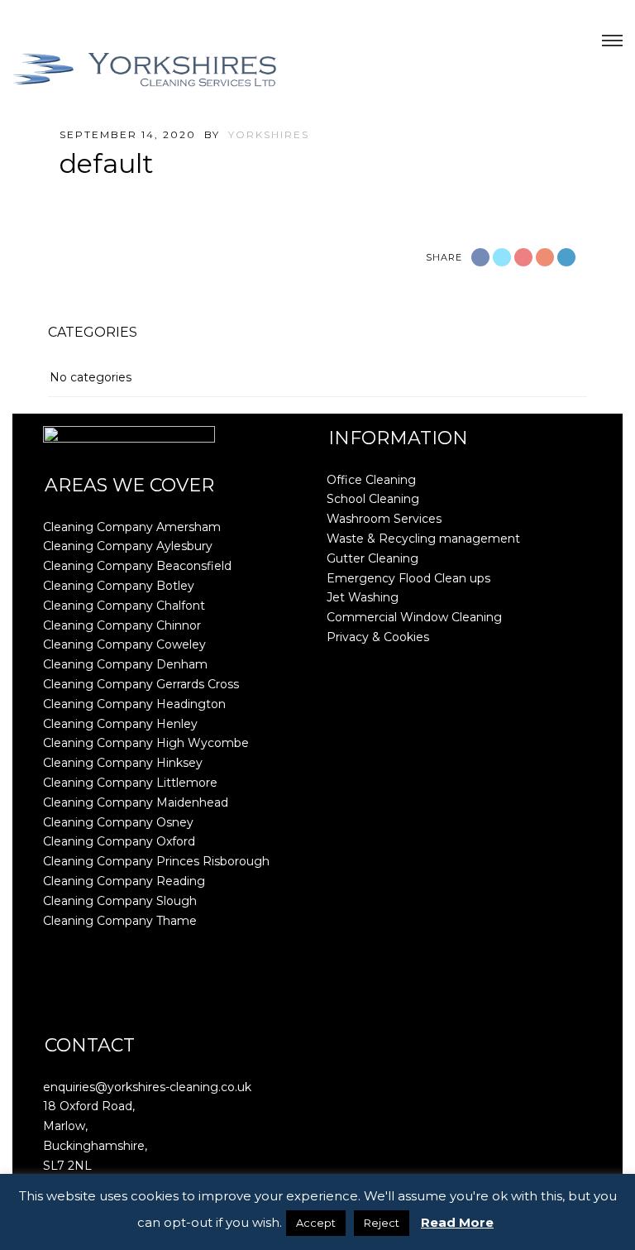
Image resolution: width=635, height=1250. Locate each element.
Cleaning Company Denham (125, 664)
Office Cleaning (371, 479)
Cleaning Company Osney (118, 822)
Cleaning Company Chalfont (124, 605)
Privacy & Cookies (378, 637)
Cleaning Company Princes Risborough (156, 861)
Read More (457, 1222)
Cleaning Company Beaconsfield (137, 565)
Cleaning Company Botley (118, 585)
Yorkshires (268, 134)
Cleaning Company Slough (120, 900)
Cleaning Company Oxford (119, 841)
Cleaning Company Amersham (132, 527)
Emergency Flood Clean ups (408, 578)
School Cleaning (373, 498)
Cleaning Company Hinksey (123, 762)
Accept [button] (316, 1222)
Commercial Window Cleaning (414, 617)
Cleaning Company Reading (124, 881)
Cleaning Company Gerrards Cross (141, 684)
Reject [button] (381, 1222)
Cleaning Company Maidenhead (135, 802)
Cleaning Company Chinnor (122, 625)
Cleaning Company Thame (120, 920)
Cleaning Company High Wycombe (146, 742)
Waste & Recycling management (423, 538)
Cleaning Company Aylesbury (127, 546)
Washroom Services (384, 518)
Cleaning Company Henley (120, 723)
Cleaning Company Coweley (124, 644)
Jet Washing (363, 597)
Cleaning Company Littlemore (130, 782)
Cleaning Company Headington (134, 704)
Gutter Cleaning (372, 558)
